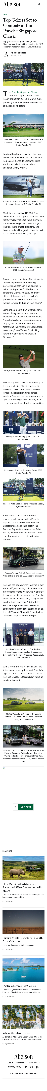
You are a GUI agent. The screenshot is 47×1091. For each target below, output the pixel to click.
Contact (20, 1063)
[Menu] (43, 4)
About (10, 1063)
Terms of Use (33, 1063)
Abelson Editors (18, 52)
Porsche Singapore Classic (24, 92)
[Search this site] (39, 4)
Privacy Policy (14, 1067)
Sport (6, 14)
